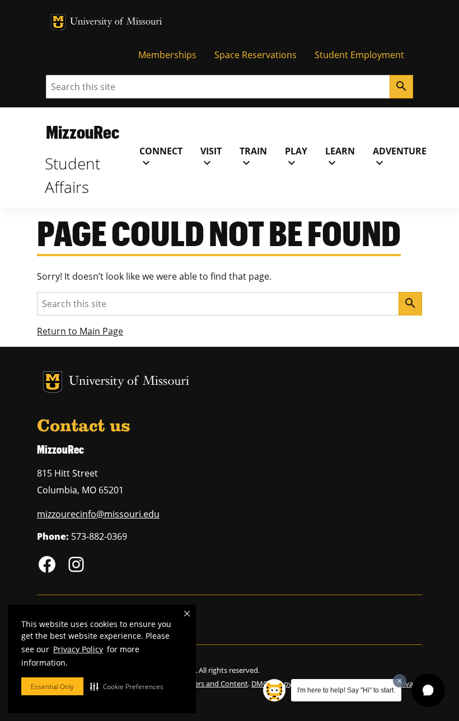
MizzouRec (82, 131)
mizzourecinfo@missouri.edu (98, 514)
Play (296, 157)
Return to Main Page (80, 331)
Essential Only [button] (52, 686)
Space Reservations (255, 55)
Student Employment (359, 55)
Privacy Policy (78, 649)
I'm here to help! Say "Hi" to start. (346, 690)
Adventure (400, 157)
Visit (211, 157)
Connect (160, 157)
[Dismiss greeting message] (399, 680)
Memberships (167, 55)
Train (253, 157)
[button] (127, 686)
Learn (340, 157)
